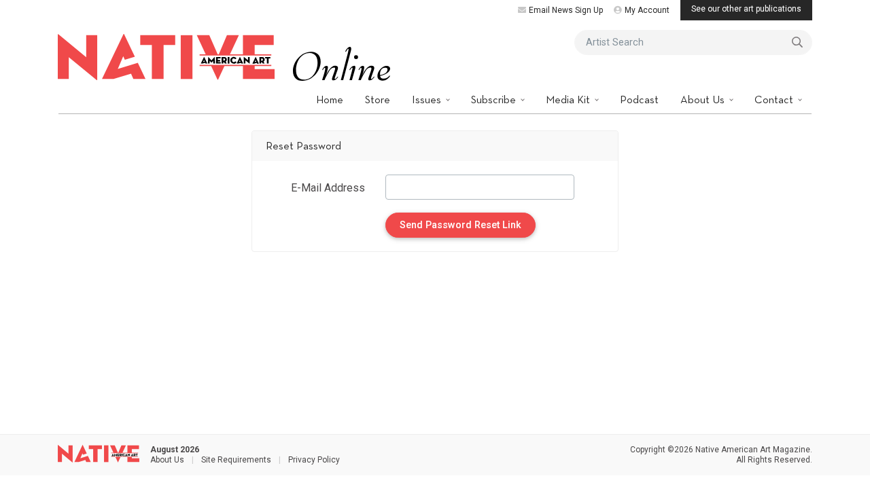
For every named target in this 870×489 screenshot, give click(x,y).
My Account (647, 10)
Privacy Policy (314, 460)
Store (377, 99)
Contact (775, 99)
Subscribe (495, 99)
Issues (428, 99)
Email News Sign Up (566, 10)
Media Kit (569, 99)
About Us (703, 99)
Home (329, 99)
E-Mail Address (328, 187)
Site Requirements (236, 460)
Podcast (639, 99)
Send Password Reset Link (460, 225)
